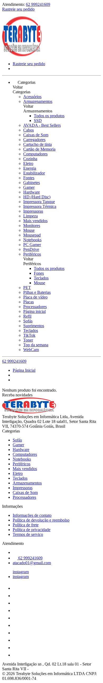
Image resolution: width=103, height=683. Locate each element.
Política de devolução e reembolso (41, 520)
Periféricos (32, 254)
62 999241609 (38, 4)
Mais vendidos (35, 220)
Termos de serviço (28, 534)
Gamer (29, 187)
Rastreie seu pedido (18, 9)
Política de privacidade (31, 529)
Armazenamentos (37, 101)
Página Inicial (24, 370)
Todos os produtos (49, 115)
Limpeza (30, 216)
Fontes (28, 178)
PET (27, 287)
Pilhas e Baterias (37, 292)
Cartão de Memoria (39, 149)
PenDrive (31, 249)
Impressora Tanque (39, 201)
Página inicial (34, 311)
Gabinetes (31, 182)
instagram (21, 572)
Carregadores (34, 139)
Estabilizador (34, 173)
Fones (39, 273)
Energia (29, 168)
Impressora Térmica (39, 206)
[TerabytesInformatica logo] (22, 54)
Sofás (27, 321)
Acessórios (32, 96)
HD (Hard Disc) (36, 197)
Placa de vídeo (35, 297)
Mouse (29, 230)
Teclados (41, 278)
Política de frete (26, 525)
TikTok (29, 335)
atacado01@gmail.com (32, 563)
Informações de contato (32, 515)
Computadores (35, 154)
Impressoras (33, 211)
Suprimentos (33, 325)
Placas (28, 302)
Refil (27, 316)
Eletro (28, 163)
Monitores (31, 225)
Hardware (31, 192)
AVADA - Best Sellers (42, 125)
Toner (28, 340)
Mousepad (32, 235)
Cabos (28, 130)
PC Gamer (32, 244)
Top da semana (35, 345)
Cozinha (30, 158)
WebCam (31, 349)
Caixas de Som (35, 135)
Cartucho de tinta (37, 144)
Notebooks (32, 240)
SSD (38, 120)
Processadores (35, 306)
